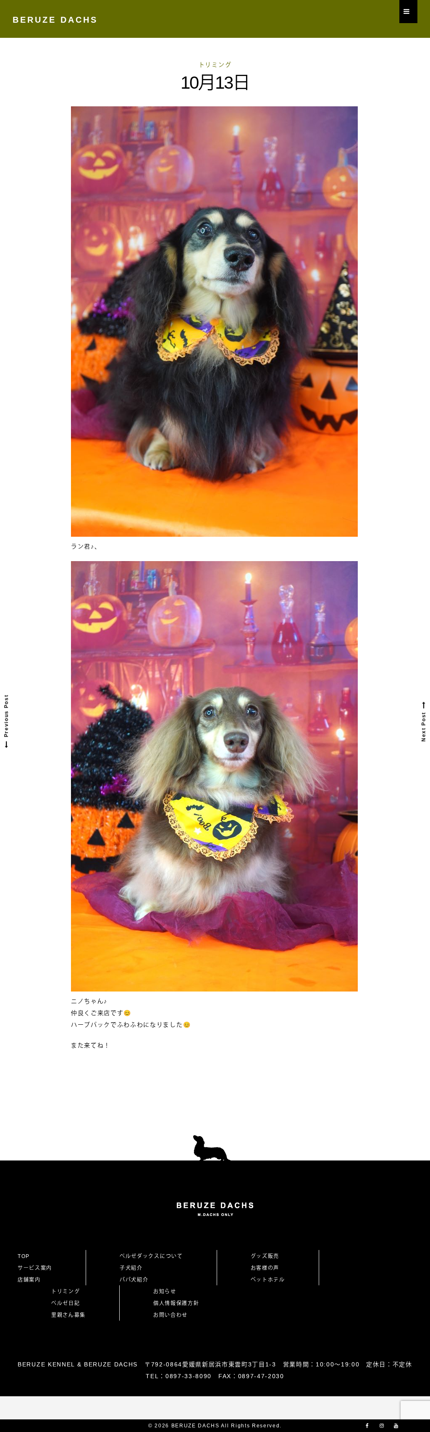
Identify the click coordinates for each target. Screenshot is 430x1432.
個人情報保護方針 (176, 1303)
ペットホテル (268, 1280)
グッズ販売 (265, 1256)
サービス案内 (35, 1268)
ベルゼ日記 (65, 1303)
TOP (24, 1256)
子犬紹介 (131, 1268)
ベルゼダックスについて (151, 1256)
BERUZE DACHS (55, 19)
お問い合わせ (173, 1315)
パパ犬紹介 (134, 1280)
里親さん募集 (68, 1315)
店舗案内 (29, 1280)
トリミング (215, 64)
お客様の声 (265, 1268)
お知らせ (164, 1292)
